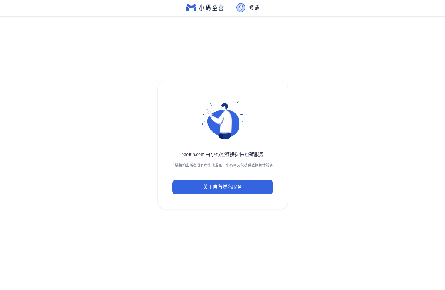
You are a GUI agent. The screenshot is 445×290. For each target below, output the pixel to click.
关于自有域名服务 (222, 187)
